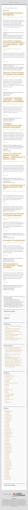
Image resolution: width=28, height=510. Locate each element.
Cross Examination (9, 378)
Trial (6, 400)
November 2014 (8, 417)
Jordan (6, 354)
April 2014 (7, 426)
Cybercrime (22, 64)
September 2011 (8, 468)
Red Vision (11, 93)
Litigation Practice (10, 36)
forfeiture (17, 208)
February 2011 (8, 477)
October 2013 (8, 435)
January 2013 (8, 446)
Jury (6, 387)
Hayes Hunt (16, 17)
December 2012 (8, 447)
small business (18, 209)
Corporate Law (5, 93)
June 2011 (7, 472)
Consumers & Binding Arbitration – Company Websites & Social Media (13, 100)
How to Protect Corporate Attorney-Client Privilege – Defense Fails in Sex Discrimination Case (13, 336)
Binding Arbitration (11, 118)
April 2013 (7, 441)
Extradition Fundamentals (14, 240)
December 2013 (8, 432)
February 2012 (8, 461)
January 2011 (8, 479)
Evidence (7, 384)
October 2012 (8, 450)
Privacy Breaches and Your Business (12, 328)
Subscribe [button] (6, 318)
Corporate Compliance (11, 35)
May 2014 (7, 425)
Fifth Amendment (14, 286)
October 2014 (8, 418)
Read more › (5, 29)
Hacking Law (5, 65)
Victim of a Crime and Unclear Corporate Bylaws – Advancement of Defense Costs (14, 156)
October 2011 (8, 466)
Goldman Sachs (8, 181)
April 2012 (7, 458)
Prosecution (21, 208)
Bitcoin (9, 206)
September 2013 (8, 436)
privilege (17, 148)
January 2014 (8, 430)
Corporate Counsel (11, 32)
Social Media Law (11, 65)
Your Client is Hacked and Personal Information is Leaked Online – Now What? (14, 43)
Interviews (7, 385)
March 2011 (7, 476)
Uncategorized (20, 38)
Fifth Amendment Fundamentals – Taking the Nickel (13, 266)
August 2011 (7, 469)
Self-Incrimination (11, 288)
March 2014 (7, 428)
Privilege (14, 36)
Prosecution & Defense (14, 68)
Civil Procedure (8, 374)
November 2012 (8, 448)
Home (4, 8)
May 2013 (7, 440)
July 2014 (7, 422)
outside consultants (12, 148)
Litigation (4, 36)
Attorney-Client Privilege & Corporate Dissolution (13, 73)
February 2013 (8, 444)
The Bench (7, 396)
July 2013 (7, 437)
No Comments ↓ (21, 76)
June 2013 (7, 439)
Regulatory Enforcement (7, 209)
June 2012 (7, 455)
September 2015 (8, 411)
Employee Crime (18, 32)
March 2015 (7, 414)
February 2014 (8, 429)
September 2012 (8, 451)
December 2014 (8, 415)
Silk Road (13, 209)
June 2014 (7, 423)
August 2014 (7, 421)
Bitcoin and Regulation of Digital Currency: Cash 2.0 (14, 187)
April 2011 (7, 475)
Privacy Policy (14, 496)
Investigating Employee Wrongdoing (13, 14)
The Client (8, 38)
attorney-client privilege (12, 92)
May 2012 (7, 457)
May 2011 (7, 473)
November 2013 (8, 433)
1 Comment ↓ (21, 17)
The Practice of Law (13, 38)
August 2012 (7, 452)
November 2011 (8, 465)
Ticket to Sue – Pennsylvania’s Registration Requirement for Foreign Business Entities (13, 331)
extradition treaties (10, 259)
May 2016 (7, 410)
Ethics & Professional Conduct (11, 382)
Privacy (6, 391)
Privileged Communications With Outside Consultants (12, 125)
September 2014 (8, 419)
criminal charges (14, 234)
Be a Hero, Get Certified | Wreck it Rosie (13, 360)
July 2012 (7, 454)
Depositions (7, 380)
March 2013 (7, 443)
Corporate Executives (17, 179)
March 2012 (7, 459)
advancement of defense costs (13, 178)
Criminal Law (17, 35)
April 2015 (7, 412)
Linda (6, 364)
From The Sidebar (8, 494)
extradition (5, 259)
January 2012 (8, 462)
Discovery (22, 35)
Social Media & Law (9, 395)
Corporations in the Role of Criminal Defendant (13, 214)
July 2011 (7, 470)
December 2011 (8, 464)
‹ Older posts (6, 292)
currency (13, 208)
